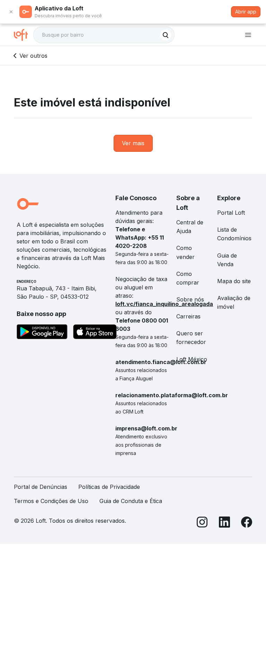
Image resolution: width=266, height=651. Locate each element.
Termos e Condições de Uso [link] (51, 500)
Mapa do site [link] (234, 281)
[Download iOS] (95, 333)
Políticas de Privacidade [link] (109, 486)
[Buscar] (165, 34)
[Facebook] (246, 523)
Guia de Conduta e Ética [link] (130, 500)
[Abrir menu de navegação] (248, 35)
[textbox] (104, 35)
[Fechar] (11, 11)
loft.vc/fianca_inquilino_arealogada (164, 303)
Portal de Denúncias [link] (40, 486)
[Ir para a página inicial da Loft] (23, 35)
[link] (133, 143)
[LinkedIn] (224, 523)
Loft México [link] (191, 359)
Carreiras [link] (188, 316)
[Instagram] (202, 523)
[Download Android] (42, 333)
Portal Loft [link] (231, 212)
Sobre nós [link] (190, 299)
